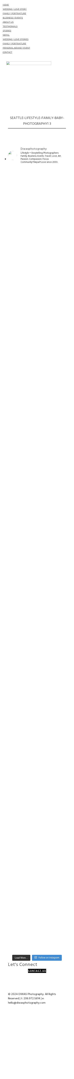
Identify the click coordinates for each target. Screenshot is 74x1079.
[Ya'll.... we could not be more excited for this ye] (37, 245)
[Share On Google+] (5, 1053)
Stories (7, 30)
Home (6, 5)
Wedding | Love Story (15, 9)
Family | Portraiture (14, 13)
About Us (8, 22)
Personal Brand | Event (16, 48)
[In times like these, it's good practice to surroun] (37, 898)
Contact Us (37, 971)
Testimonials (10, 26)
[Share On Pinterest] (5, 1040)
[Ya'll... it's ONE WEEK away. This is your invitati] (37, 777)
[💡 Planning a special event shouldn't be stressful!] (37, 628)
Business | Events (13, 18)
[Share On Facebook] (5, 1014)
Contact (7, 52)
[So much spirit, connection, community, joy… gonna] (37, 691)
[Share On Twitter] (5, 1027)
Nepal (6, 35)
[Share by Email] (5, 1066)
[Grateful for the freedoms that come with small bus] (37, 344)
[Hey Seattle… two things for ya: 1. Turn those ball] (37, 434)
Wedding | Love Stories (15, 39)
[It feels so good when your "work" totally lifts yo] (37, 544)
